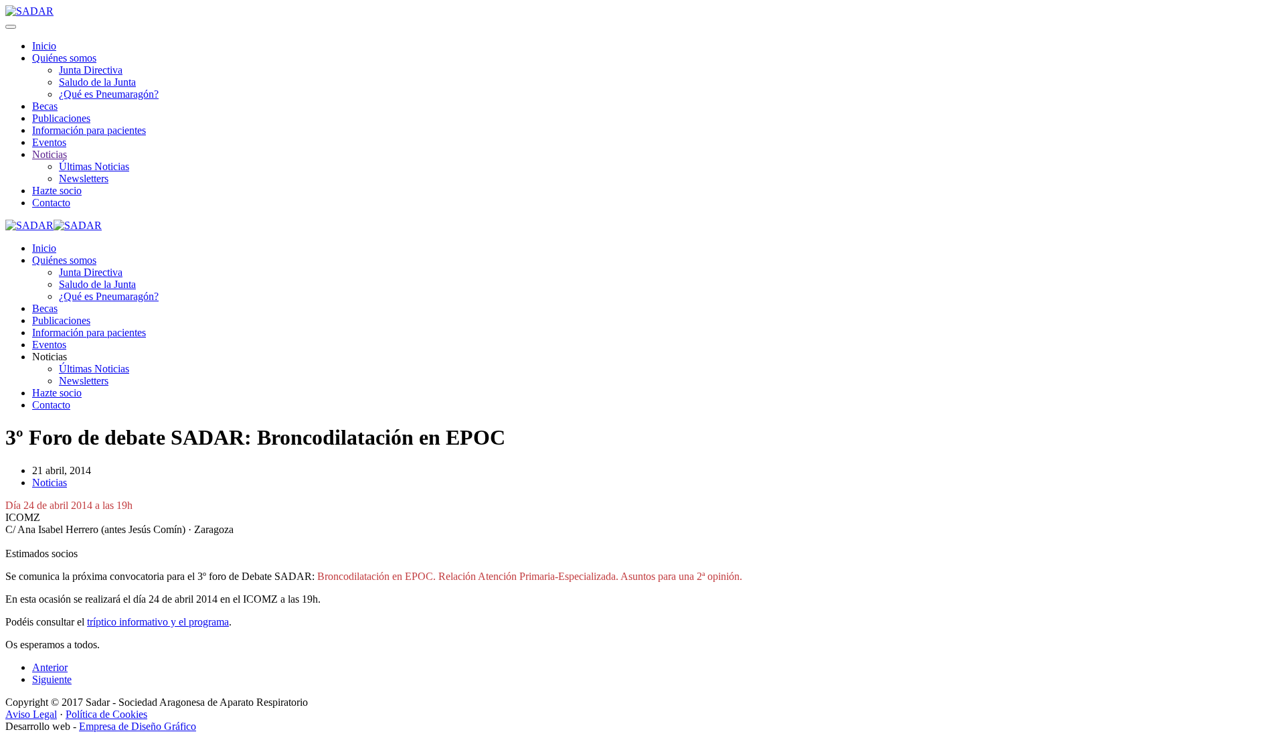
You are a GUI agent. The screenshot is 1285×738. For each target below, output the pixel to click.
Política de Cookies (106, 714)
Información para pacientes (89, 130)
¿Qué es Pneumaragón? (109, 94)
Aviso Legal (31, 714)
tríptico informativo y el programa (158, 622)
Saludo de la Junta (97, 82)
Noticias (49, 154)
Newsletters (83, 178)
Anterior (50, 667)
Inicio (44, 46)
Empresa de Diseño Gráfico (137, 726)
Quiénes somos (64, 58)
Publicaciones (61, 118)
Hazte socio (57, 190)
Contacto (51, 202)
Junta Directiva (90, 70)
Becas (45, 106)
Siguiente (52, 679)
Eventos (49, 142)
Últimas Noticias (94, 166)
